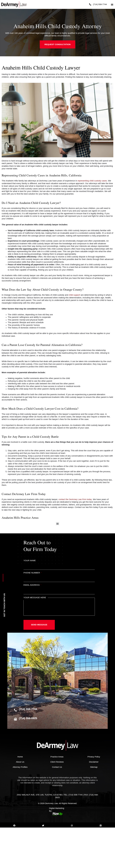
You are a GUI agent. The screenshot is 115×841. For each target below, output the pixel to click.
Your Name (29, 560)
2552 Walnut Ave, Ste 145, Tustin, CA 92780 (39, 795)
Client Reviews (57, 762)
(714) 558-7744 (100, 4)
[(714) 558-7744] (90, 4)
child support (74, 295)
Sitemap (93, 767)
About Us (20, 762)
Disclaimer (93, 762)
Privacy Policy (93, 757)
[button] (112, 4)
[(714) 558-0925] (15, 719)
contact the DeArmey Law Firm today (75, 499)
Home (20, 757)
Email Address (32, 585)
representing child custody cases (92, 181)
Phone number (32, 573)
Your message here (34, 597)
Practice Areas (56, 757)
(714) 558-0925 (28, 718)
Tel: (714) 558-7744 (73, 795)
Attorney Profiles (20, 767)
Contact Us (57, 767)
